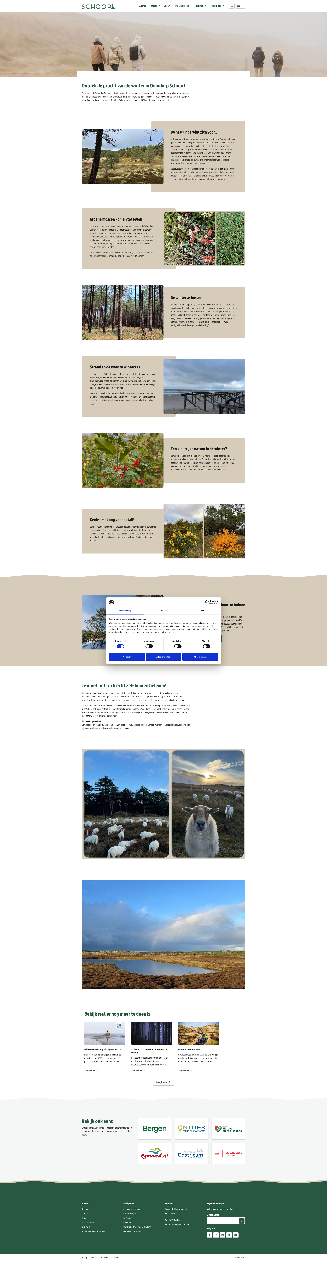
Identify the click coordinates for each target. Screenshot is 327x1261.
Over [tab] (202, 611)
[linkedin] (222, 1235)
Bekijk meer (161, 1082)
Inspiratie (200, 5)
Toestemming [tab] (125, 611)
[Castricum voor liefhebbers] (191, 1153)
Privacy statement (88, 1258)
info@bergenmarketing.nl (179, 1224)
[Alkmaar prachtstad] (228, 1153)
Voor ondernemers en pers (93, 1231)
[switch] (149, 646)
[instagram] (216, 1235)
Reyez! (243, 1258)
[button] (240, 6)
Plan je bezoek (182, 5)
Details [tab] (163, 611)
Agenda (142, 5)
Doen (166, 5)
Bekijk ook (216, 5)
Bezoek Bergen (129, 1213)
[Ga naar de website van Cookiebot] (207, 602)
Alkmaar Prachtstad (132, 1209)
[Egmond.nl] (155, 1153)
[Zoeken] (232, 6)
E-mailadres (213, 1214)
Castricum (127, 1218)
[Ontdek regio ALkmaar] (228, 1129)
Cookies (117, 1258)
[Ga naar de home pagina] (99, 6)
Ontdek (153, 5)
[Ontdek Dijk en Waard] (191, 1129)
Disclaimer (104, 1258)
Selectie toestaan (163, 657)
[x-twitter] (229, 1235)
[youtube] (236, 1235)
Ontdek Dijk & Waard (132, 1231)
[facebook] (209, 1235)
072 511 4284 (174, 1220)
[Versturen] (241, 1221)
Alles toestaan (200, 657)
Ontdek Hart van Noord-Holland (137, 1226)
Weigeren (127, 657)
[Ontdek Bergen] (155, 1129)
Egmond (127, 1222)
